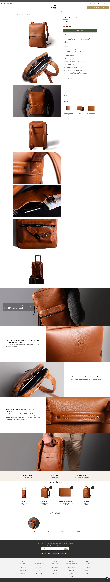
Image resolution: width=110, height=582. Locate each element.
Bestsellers (71, 11)
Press (88, 568)
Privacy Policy (22, 571)
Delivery (66, 91)
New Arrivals (71, 570)
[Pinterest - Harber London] (103, 580)
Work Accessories (71, 567)
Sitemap (71, 576)
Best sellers (55, 573)
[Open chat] (107, 579)
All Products (55, 574)
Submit (66, 548)
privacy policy (56, 553)
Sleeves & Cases (55, 567)
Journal (87, 573)
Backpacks (21, 14)
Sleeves (37, 11)
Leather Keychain (23, 503)
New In (57, 11)
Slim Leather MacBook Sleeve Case (65, 503)
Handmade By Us (68, 78)
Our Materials (38, 567)
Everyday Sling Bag (80, 113)
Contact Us (39, 568)
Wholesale (88, 571)
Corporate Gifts (87, 570)
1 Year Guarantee (22, 568)
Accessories (49, 11)
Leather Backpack (44, 503)
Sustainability (67, 87)
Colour (66, 24)
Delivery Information (22, 567)
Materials (66, 82)
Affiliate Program (88, 565)
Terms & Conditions (22, 565)
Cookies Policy (22, 573)
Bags (42, 11)
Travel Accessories (71, 565)
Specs (65, 95)
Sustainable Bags (71, 571)
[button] (65, 19)
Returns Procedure (22, 570)
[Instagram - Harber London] (101, 580)
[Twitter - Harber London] (97, 580)
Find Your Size (38, 571)
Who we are (39, 565)
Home (14, 14)
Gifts (63, 11)
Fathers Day (71, 573)
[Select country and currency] (1, 3)
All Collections (71, 574)
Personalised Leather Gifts (71, 568)
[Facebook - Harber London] (99, 580)
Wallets (30, 11)
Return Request (39, 574)
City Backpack (86, 503)
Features (66, 46)
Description (66, 34)
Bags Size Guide (39, 573)
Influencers (88, 567)
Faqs (39, 570)
